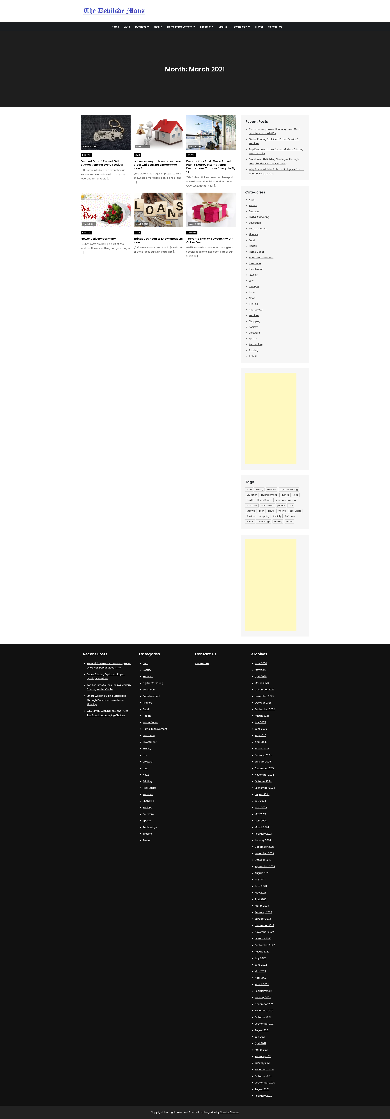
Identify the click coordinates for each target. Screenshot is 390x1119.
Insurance (255, 263)
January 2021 (262, 1063)
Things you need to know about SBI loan (158, 240)
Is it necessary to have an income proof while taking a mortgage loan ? (157, 164)
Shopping (254, 321)
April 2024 (261, 820)
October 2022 (263, 938)
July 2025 (260, 722)
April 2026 (261, 676)
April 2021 (260, 1043)
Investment (256, 269)
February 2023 (263, 912)
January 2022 (263, 997)
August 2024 (262, 794)
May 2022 (260, 971)
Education (255, 223)
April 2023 (260, 899)
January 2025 (263, 761)
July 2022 (260, 958)
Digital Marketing (259, 217)
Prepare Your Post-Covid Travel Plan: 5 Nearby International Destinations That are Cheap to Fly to (210, 166)
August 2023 (262, 873)
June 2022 (261, 964)
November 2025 (264, 696)
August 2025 (262, 716)
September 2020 (265, 1082)
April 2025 (261, 742)
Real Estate (255, 309)
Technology (239, 26)
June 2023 (261, 886)
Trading (253, 350)
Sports (223, 26)
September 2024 (265, 788)
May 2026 (260, 670)
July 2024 (260, 801)
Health (158, 26)
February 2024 (263, 833)
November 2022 (264, 932)
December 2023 (264, 847)
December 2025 (264, 689)
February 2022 (263, 991)
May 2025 (260, 735)
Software (254, 333)
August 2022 (262, 951)
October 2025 (263, 702)
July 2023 (260, 879)
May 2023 (260, 892)
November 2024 (264, 775)
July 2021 (260, 1037)
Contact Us (275, 26)
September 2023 (265, 866)
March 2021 (261, 1050)
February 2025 (263, 755)
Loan (137, 155)
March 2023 (262, 906)
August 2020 (262, 1089)
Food (252, 240)
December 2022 (264, 925)
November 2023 (264, 853)
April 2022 (260, 978)
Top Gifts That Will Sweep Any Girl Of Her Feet (209, 240)
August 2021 (262, 1030)
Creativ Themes (229, 1112)
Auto (127, 26)
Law (251, 280)
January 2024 (263, 840)
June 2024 (261, 807)
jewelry (253, 275)
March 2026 (262, 683)
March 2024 (262, 827)
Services (254, 315)
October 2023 (263, 860)
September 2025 (265, 709)
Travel (259, 26)
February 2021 (263, 1056)
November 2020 (264, 1069)
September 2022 (265, 945)
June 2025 (261, 729)
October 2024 (263, 781)
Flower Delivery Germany (98, 239)
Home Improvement (179, 26)
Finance (253, 234)
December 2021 (264, 1004)
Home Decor (256, 252)
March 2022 (262, 984)
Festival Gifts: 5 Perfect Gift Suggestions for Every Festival (102, 163)
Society (253, 327)
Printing (253, 304)
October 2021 (263, 1017)
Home (115, 26)
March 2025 (262, 748)
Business (140, 26)
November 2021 (264, 1010)
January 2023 (263, 919)
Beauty (253, 205)
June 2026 (261, 663)
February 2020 (263, 1096)
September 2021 (264, 1023)
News (252, 298)
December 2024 (264, 768)
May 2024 (260, 814)
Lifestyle (205, 26)
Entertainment (258, 228)
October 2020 (263, 1076)
